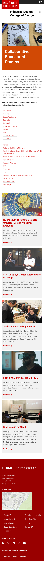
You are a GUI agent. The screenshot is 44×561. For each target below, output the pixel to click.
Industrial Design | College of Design (22, 13)
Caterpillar (7, 120)
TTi (4, 172)
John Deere (7, 139)
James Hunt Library (10, 136)
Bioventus (6, 114)
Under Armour (8, 178)
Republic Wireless (9, 163)
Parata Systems (9, 160)
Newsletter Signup (31, 519)
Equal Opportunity (10, 527)
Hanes (5, 129)
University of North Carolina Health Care (17, 175)
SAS (4, 166)
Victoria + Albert (9, 182)
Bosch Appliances (9, 117)
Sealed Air (6, 169)
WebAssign (7, 185)
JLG (4, 142)
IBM (4, 132)
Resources (23, 556)
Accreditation (9, 523)
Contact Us (8, 515)
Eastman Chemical (10, 126)
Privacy (15, 556)
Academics (8, 531)
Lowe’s (5, 145)
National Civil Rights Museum (14, 148)
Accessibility (6, 556)
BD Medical (7, 111)
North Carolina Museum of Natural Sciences (19, 157)
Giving (27, 523)
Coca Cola (7, 123)
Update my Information (33, 515)
